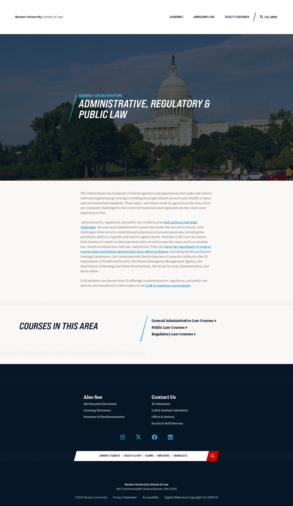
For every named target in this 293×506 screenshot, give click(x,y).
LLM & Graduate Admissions (170, 410)
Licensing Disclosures (97, 410)
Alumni (149, 455)
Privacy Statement (125, 497)
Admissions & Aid (204, 17)
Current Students (109, 455)
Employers (163, 455)
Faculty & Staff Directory (167, 423)
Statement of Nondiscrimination (104, 416)
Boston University (146, 475)
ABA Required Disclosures (100, 404)
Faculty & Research (237, 17)
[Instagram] (122, 437)
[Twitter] (138, 437)
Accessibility (150, 497)
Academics (176, 17)
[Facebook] (154, 437)
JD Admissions (161, 404)
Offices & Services (163, 416)
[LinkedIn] (170, 437)
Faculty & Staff (132, 455)
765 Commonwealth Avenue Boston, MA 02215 (146, 487)
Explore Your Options (108, 95)
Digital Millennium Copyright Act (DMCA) (191, 497)
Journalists (180, 455)
